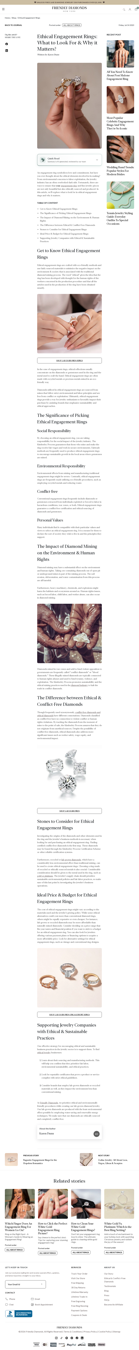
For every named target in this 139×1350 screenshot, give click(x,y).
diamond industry (79, 685)
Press (106, 1295)
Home (7, 18)
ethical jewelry (44, 1052)
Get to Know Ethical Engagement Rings (58, 209)
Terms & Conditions (73, 1331)
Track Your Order (79, 1273)
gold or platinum (45, 876)
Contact (10, 1293)
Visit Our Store (78, 1278)
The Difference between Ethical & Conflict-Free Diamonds (67, 225)
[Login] (130, 9)
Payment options (79, 1310)
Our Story (108, 1273)
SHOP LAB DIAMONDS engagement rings (69, 1015)
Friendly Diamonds (69, 9)
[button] (3, 8)
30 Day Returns (78, 1287)
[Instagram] (56, 1337)
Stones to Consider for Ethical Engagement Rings (63, 229)
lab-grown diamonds (71, 859)
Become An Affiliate (113, 1304)
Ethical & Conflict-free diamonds (114, 1280)
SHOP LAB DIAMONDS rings (69, 360)
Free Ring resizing (79, 1306)
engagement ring (69, 185)
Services (76, 1267)
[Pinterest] (72, 1337)
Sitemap (116, 1331)
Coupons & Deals (79, 1315)
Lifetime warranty (79, 1292)
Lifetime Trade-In (79, 1296)
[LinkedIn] (82, 1337)
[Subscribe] (42, 1284)
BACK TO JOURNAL (13, 25)
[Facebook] (77, 1337)
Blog (14, 18)
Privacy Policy (90, 1331)
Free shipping (77, 1283)
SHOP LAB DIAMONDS (69, 811)
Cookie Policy (104, 1331)
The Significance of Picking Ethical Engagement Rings (65, 213)
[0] (136, 9)
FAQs (106, 1300)
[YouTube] (66, 1337)
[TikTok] (61, 1337)
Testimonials (110, 1286)
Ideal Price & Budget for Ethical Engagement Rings (64, 234)
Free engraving (78, 1301)
